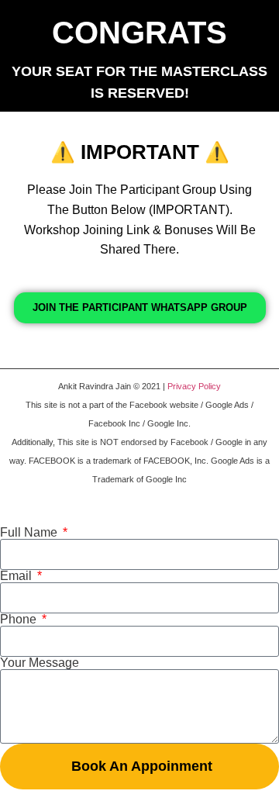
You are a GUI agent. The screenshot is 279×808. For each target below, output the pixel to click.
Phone (20, 619)
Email (17, 576)
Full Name (30, 533)
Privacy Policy (194, 386)
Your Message (39, 663)
